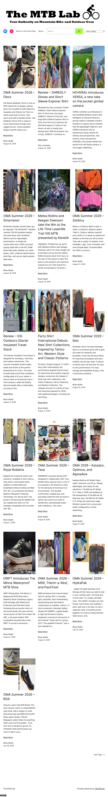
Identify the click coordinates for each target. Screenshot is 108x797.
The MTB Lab (9, 789)
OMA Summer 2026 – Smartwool (19, 218)
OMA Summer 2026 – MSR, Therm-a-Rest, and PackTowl (53, 582)
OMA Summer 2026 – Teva (53, 467)
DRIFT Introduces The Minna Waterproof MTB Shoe (19, 582)
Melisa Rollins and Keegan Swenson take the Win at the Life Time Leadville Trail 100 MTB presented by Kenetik (53, 227)
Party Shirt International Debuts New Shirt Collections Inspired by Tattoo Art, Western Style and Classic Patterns (54, 347)
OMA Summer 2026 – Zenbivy (88, 218)
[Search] (79, 31)
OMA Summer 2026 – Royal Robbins (19, 467)
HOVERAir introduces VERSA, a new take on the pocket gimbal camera (88, 98)
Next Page (99, 755)
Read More (8, 135)
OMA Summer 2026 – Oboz (19, 94)
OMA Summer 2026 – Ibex (88, 338)
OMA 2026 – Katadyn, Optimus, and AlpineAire (89, 469)
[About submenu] (43, 31)
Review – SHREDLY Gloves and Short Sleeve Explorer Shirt (53, 96)
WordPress (100, 789)
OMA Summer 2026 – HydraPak (88, 580)
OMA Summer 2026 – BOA (19, 697)
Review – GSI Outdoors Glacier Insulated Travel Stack (15, 342)
